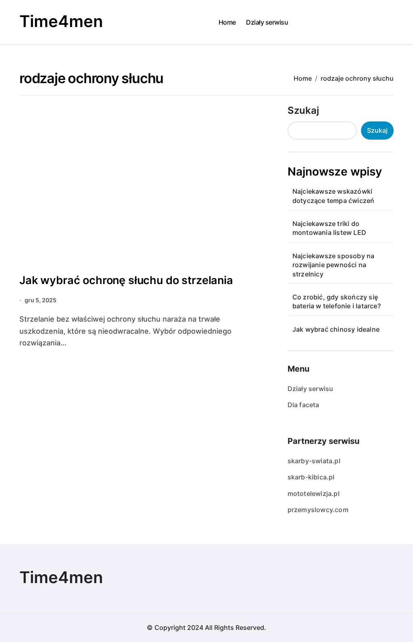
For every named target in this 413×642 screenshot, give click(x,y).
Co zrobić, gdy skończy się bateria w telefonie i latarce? (336, 301)
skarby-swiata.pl (314, 461)
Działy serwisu (267, 22)
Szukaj (303, 110)
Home (227, 22)
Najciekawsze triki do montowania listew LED (329, 228)
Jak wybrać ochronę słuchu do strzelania (126, 280)
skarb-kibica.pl (311, 477)
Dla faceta (303, 405)
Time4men (61, 21)
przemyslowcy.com (318, 510)
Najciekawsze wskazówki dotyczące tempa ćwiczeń (333, 195)
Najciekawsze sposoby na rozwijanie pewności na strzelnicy (333, 265)
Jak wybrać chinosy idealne (336, 329)
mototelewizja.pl (314, 493)
